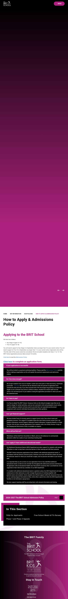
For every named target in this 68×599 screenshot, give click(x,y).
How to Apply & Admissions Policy (47, 313)
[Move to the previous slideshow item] (59, 290)
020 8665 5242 (31, 597)
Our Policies (28, 313)
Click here (6, 357)
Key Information (15, 313)
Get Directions (31, 594)
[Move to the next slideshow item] (63, 290)
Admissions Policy (21, 357)
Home (5, 313)
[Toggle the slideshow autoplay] (54, 290)
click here (17, 385)
